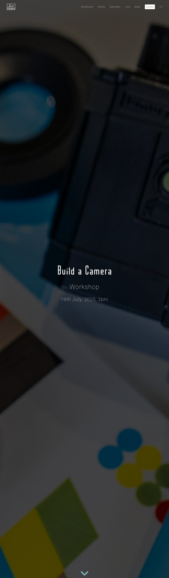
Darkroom (115, 6)
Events (101, 6)
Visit (127, 6)
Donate (150, 6)
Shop (137, 6)
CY (161, 6)
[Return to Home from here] (11, 7)
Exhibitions (87, 6)
